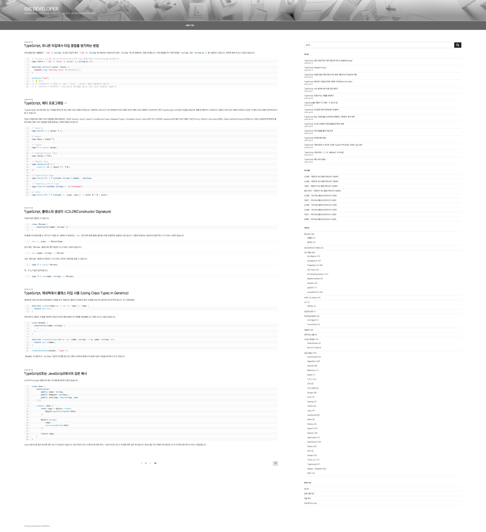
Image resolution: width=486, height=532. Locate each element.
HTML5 (310, 406)
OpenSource (312, 442)
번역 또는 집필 (309, 335)
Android (310, 366)
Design (310, 393)
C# (308, 384)
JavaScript (311, 415)
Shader (310, 455)
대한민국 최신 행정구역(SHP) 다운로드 (325, 177)
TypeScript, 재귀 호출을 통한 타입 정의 (318, 131)
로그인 (306, 489)
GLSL (309, 397)
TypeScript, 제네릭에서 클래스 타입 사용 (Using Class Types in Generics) (76, 293)
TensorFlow (312, 324)
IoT (305, 302)
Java (309, 411)
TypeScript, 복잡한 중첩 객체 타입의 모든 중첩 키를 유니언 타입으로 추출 (330, 75)
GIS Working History (315, 274)
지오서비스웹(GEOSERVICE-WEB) (324, 196)
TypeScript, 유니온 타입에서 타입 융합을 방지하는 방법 (61, 46)
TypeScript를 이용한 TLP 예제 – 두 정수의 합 (321, 103)
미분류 (306, 330)
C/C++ (310, 379)
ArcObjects (311, 256)
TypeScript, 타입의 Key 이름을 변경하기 (319, 96)
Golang (310, 402)
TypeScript (311, 464)
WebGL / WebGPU (314, 469)
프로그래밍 (308, 353)
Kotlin (309, 419)
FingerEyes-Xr (313, 265)
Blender (307, 234)
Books (309, 375)
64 (155, 464)
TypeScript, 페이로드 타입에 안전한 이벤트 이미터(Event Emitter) (328, 82)
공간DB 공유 (308, 312)
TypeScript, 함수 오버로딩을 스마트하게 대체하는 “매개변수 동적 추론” (329, 117)
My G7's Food (312, 348)
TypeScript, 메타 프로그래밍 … (45, 103)
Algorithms (311, 361)
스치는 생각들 (309, 339)
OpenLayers (312, 437)
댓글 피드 (307, 498)
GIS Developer (41, 9)
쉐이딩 (309, 242)
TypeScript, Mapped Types (315, 68)
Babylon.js (311, 370)
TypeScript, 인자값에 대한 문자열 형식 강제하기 (321, 110)
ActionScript (312, 357)
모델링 (309, 238)
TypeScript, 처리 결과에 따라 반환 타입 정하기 (321, 89)
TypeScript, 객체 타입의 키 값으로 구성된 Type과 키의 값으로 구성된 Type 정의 (333, 145)
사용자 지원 (190, 25)
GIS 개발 (307, 253)
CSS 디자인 (311, 388)
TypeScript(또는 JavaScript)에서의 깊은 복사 (55, 373)
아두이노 (310, 306)
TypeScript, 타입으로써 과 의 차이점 (323, 152)
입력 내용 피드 (309, 494)
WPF (309, 473)
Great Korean (312, 343)
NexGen (310, 283)
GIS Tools (311, 270)
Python (310, 446)
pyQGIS (310, 288)
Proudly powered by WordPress (37, 526)
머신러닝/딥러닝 (310, 316)
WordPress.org (310, 503)
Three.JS (311, 460)
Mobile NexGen (313, 279)
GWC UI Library (310, 298)
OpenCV (310, 428)
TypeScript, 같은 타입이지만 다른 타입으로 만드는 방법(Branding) (328, 61)
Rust (309, 451)
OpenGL (310, 433)
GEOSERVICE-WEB (312, 248)
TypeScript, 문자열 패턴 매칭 (315, 138)
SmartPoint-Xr (313, 292)
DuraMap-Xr (312, 261)
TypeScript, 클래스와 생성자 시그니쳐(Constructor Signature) (67, 211)
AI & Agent (311, 320)
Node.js (310, 424)
